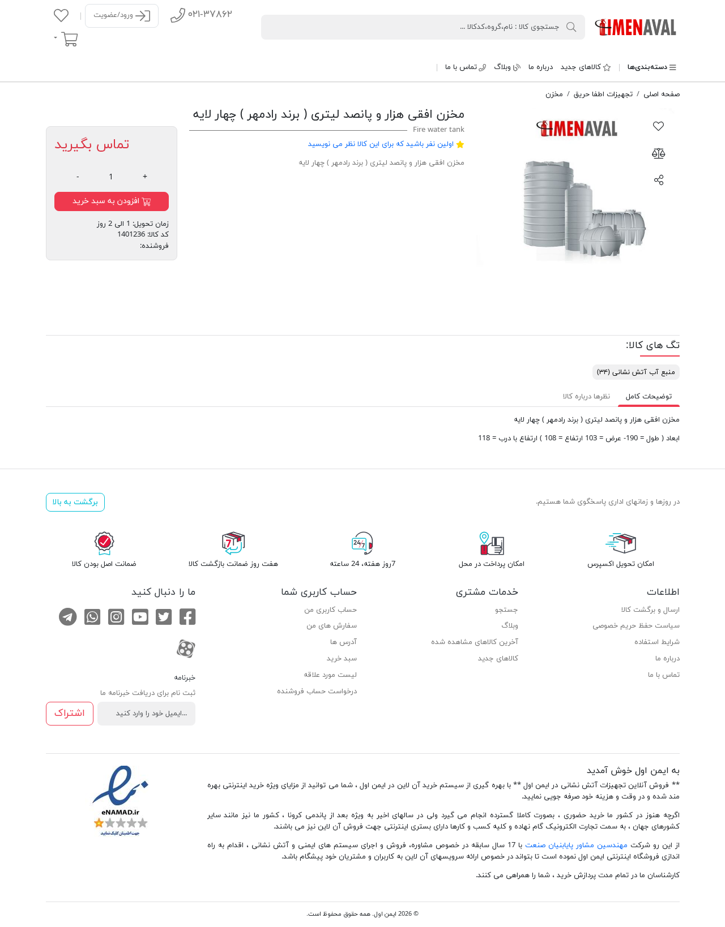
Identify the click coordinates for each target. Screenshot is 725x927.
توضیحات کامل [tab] (649, 397)
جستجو (506, 610)
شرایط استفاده (657, 642)
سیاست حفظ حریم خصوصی (636, 626)
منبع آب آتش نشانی (636, 372)
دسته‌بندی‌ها (647, 67)
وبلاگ (502, 67)
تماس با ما (461, 67)
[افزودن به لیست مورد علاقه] (659, 125)
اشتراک (69, 713)
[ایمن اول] (636, 27)
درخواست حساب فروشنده (317, 691)
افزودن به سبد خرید (107, 201)
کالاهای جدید (581, 67)
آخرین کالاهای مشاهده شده (474, 642)
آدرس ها (343, 642)
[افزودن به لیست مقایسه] (659, 152)
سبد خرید (342, 659)
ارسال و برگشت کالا (650, 610)
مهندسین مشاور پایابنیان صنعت (576, 845)
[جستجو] (571, 26)
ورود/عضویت (114, 15)
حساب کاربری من (330, 610)
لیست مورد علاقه (330, 675)
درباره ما (540, 67)
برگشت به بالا (75, 502)
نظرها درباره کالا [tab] (586, 397)
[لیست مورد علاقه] (61, 15)
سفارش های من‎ (331, 626)
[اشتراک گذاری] (659, 179)
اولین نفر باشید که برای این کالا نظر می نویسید (381, 144)
